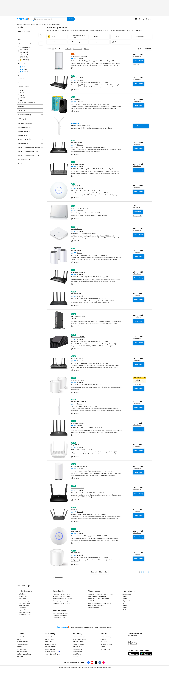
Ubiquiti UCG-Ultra (76, 229)
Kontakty (19, 639)
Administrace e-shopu (79, 637)
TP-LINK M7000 (75, 99)
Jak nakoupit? (48, 637)
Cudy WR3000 (75, 445)
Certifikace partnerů (106, 644)
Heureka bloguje (21, 649)
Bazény (125, 599)
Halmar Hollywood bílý (94, 608)
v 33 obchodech (137, 554)
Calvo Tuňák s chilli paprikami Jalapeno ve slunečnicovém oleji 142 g (102, 594)
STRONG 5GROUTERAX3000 (79, 56)
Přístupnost (20, 657)
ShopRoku (103, 639)
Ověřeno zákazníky (106, 637)
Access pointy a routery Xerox (61, 594)
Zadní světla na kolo (24, 605)
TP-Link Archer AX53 (77, 78)
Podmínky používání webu (104, 667)
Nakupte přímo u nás (50, 644)
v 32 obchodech (137, 231)
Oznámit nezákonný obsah (24, 654)
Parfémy (125, 596)
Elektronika (26, 24)
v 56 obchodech (137, 144)
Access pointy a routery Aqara (61, 596)
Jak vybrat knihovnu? (59, 618)
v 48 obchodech (137, 274)
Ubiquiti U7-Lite (76, 186)
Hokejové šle (22, 608)
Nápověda (75, 657)
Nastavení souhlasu (50, 647)
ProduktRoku (104, 642)
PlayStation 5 (126, 601)
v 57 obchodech (137, 425)
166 (148, 572)
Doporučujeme (127, 591)
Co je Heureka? (21, 637)
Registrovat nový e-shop (79, 639)
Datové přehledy (77, 649)
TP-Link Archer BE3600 (77, 164)
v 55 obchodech (137, 490)
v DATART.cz (136, 208)
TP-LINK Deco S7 (76, 250)
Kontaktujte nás (132, 636)
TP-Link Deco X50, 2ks (77, 380)
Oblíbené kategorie (25, 591)
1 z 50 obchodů (137, 384)
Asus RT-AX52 (75, 510)
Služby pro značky (77, 647)
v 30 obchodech (137, 533)
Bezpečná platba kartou (51, 652)
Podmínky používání (22, 642)
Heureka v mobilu (49, 639)
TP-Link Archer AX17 (77, 294)
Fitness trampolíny (24, 601)
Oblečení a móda (127, 610)
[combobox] (50, 19)
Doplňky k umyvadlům (24, 603)
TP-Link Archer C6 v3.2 (77, 423)
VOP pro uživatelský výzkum (52, 654)
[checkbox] (18, 47)
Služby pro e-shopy (78, 642)
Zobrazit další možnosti (25, 102)
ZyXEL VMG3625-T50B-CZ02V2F (80, 208)
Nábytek (125, 608)
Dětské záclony (23, 596)
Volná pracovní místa (22, 644)
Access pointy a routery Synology (62, 599)
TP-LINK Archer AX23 (77, 143)
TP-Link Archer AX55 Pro (78, 337)
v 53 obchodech (137, 80)
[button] (28, 35)
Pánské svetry (22, 599)
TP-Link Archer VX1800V (78, 272)
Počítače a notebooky (35, 24)
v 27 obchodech (137, 166)
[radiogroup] (30, 69)
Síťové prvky (45, 24)
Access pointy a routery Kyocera (62, 601)
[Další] (151, 572)
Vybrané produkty (94, 591)
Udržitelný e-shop (105, 649)
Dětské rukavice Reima (25, 614)
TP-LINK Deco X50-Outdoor (79, 466)
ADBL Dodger (92, 601)
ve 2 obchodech (137, 317)
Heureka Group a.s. (76, 667)
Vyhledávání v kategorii (24, 31)
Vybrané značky (58, 591)
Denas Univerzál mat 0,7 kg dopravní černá (99, 603)
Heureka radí (48, 642)
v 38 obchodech (137, 101)
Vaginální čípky (22, 610)
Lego (124, 603)
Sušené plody (22, 594)
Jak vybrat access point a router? (80, 126)
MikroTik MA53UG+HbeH (78, 316)
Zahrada (125, 605)
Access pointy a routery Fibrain (61, 603)
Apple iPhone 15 (127, 594)
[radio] (18, 67)
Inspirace (103, 647)
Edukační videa (77, 654)
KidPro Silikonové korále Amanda (97, 596)
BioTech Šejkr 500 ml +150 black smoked (98, 599)
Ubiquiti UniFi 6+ (76, 531)
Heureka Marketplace (78, 644)
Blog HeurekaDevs (22, 652)
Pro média (19, 647)
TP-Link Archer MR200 (77, 488)
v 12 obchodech (137, 57)
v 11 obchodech (137, 447)
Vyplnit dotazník (132, 644)
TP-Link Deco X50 (76, 553)
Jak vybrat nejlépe (59, 610)
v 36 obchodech (137, 187)
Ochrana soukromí (50, 649)
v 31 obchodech (137, 252)
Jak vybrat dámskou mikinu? (60, 615)
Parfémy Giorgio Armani (25, 612)
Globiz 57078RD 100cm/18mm (96, 605)
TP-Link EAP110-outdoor (78, 402)
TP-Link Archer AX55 (77, 358)
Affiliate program (77, 652)
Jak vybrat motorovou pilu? (60, 613)
